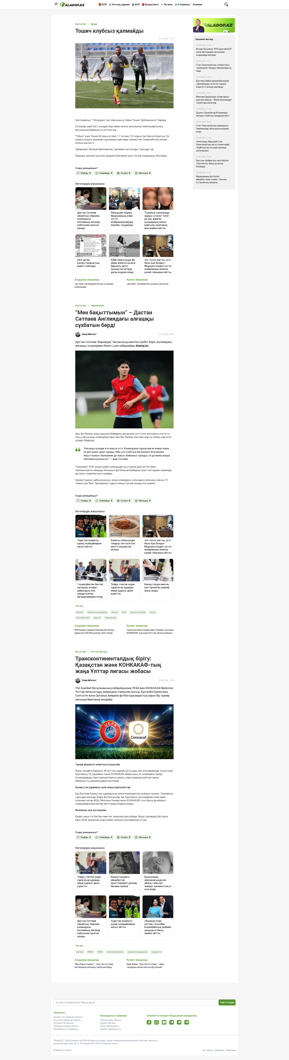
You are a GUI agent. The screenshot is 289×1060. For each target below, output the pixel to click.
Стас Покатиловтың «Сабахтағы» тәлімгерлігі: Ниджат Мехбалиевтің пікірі (214, 68)
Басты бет (80, 24)
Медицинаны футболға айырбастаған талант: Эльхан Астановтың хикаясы (211, 179)
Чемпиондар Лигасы (110, 1020)
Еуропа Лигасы (108, 1023)
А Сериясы (184, 4)
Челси (152, 612)
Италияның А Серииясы (66, 1029)
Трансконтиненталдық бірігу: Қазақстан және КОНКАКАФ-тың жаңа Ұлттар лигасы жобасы (150, 631)
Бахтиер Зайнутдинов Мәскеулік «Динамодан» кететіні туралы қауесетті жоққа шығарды (212, 84)
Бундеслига (151, 4)
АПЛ (137, 4)
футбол (79, 612)
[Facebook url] (149, 1022)
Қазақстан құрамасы (97, 612)
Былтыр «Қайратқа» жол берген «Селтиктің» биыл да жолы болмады (212, 163)
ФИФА (90, 952)
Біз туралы (208, 1050)
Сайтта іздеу (227, 1002)
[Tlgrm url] (179, 1022)
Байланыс (220, 1050)
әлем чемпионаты (115, 952)
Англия (115, 612)
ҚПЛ (104, 4)
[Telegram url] (171, 1022)
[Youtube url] (164, 1022)
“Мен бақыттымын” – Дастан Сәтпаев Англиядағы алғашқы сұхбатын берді (94, 965)
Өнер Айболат (89, 334)
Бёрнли (97, 618)
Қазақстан (157, 952)
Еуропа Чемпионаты (110, 1029)
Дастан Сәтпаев (138, 612)
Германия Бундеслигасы (66, 1026)
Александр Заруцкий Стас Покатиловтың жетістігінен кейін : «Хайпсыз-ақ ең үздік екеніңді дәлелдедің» (213, 146)
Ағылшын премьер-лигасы (67, 1020)
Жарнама (231, 1050)
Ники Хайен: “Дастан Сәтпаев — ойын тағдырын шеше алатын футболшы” (145, 965)
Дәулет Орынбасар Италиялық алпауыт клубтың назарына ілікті (212, 114)
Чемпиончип (110, 618)
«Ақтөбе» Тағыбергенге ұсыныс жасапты (147, 284)
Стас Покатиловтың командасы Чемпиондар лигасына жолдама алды (212, 128)
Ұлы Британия (82, 618)
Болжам (197, 4)
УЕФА (100, 952)
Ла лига (168, 4)
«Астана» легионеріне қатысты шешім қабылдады (94, 285)
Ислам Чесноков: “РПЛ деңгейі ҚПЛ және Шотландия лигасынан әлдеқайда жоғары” (214, 52)
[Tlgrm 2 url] (186, 1022)
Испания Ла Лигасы (63, 1023)
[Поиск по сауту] (226, 4)
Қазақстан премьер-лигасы (68, 1017)
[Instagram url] (156, 1022)
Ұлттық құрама (121, 4)
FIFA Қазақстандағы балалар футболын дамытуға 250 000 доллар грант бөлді (94, 631)
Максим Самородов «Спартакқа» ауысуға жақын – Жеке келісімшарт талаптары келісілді (214, 100)
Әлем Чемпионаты (109, 1026)
